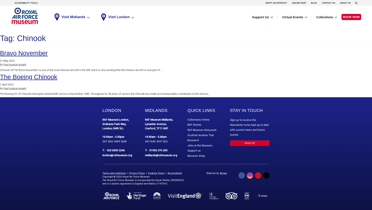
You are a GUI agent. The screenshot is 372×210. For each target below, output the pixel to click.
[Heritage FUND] (136, 195)
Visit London (119, 17)
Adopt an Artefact (276, 3)
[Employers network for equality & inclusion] (262, 195)
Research (193, 140)
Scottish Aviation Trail (200, 135)
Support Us (260, 17)
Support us (194, 150)
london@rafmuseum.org (117, 155)
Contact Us (328, 3)
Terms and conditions (114, 173)
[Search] (356, 2)
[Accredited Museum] (157, 195)
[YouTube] (258, 175)
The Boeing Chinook (28, 76)
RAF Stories (194, 124)
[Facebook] (241, 175)
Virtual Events (292, 17)
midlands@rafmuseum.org (161, 155)
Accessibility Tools (26, 3)
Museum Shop (196, 155)
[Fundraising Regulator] (247, 195)
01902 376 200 (158, 150)
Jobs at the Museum (199, 145)
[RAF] (111, 195)
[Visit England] (185, 196)
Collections (324, 17)
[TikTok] (266, 175)
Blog (314, 3)
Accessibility (175, 173)
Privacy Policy (137, 173)
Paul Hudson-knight (14, 64)
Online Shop (299, 3)
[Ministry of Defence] (214, 195)
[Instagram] (250, 175)
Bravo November (24, 53)
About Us (345, 3)
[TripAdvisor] (231, 195)
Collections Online (198, 119)
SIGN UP (250, 143)
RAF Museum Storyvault (201, 129)
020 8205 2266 (116, 150)
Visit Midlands (73, 17)
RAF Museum (25, 15)
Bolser (223, 173)
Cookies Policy (156, 173)
